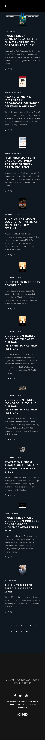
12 (32, 631)
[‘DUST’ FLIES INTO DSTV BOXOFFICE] (22, 267)
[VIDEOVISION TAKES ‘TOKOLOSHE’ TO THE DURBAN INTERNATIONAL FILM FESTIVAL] (22, 388)
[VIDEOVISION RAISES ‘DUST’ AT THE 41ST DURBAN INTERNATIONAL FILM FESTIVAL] (22, 321)
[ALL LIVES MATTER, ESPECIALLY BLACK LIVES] (22, 570)
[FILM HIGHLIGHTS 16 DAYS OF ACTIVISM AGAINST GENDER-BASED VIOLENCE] (22, 142)
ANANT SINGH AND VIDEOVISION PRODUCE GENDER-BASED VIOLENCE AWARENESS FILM (22, 524)
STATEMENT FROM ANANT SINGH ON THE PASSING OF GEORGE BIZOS (21, 466)
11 (27, 631)
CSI (30, 683)
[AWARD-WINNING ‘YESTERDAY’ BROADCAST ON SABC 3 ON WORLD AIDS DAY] (22, 81)
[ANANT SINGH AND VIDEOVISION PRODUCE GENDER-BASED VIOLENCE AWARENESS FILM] (22, 505)
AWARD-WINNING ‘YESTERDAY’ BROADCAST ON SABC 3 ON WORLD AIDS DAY (22, 101)
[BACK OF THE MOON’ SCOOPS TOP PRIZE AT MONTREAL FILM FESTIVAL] (22, 203)
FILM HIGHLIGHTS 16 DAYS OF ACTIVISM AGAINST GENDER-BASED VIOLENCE (20, 162)
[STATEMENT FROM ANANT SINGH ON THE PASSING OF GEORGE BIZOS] (22, 449)
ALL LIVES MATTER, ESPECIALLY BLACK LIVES (19, 588)
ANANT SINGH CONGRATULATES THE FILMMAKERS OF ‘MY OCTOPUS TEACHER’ (21, 40)
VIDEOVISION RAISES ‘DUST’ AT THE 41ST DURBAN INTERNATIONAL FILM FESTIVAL (21, 342)
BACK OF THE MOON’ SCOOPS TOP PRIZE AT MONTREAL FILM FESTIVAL (21, 223)
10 (21, 631)
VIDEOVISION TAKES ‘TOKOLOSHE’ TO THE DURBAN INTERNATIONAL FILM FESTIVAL (21, 406)
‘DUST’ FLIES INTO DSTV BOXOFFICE (22, 283)
